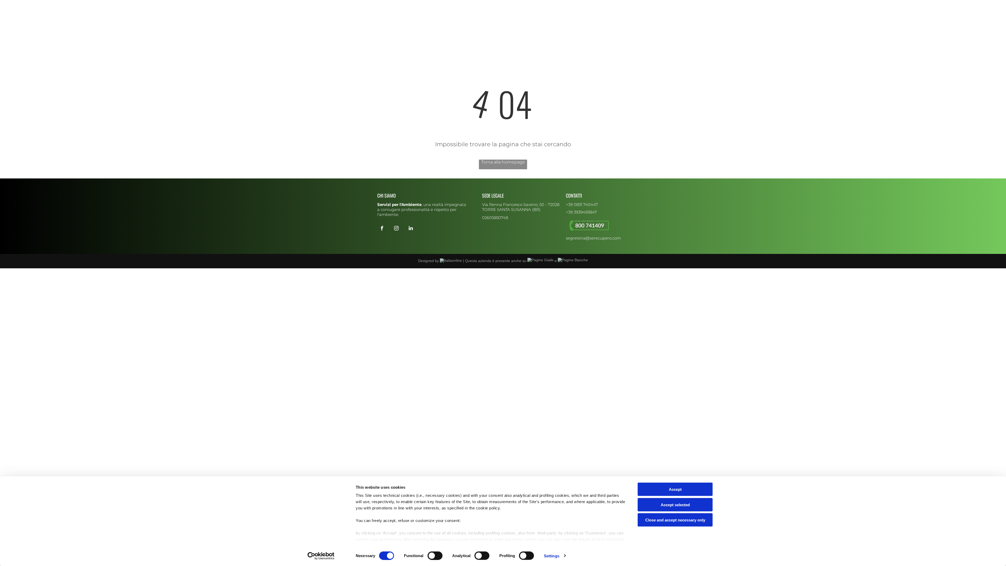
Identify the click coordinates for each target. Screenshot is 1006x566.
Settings (551, 555)
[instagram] (387, 4)
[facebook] (379, 4)
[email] (401, 4)
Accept (675, 489)
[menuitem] (424, 25)
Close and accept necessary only (675, 520)
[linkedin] (394, 4)
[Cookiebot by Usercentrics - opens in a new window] (321, 556)
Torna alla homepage (503, 162)
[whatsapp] (408, 4)
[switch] (435, 555)
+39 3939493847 (581, 212)
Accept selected (675, 504)
